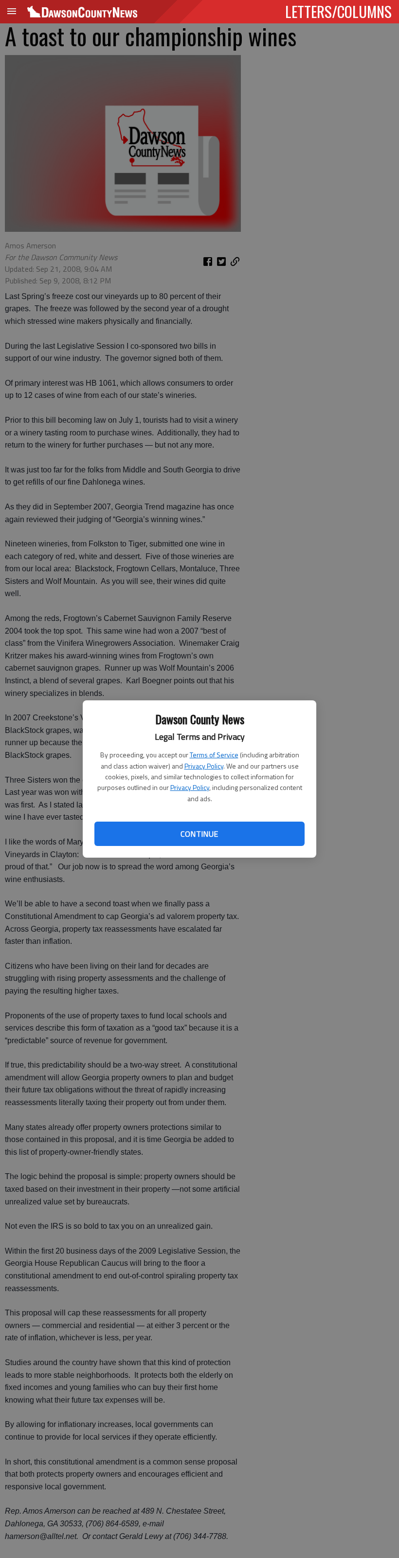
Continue (199, 834)
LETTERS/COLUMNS (338, 11)
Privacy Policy (203, 766)
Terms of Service (214, 755)
